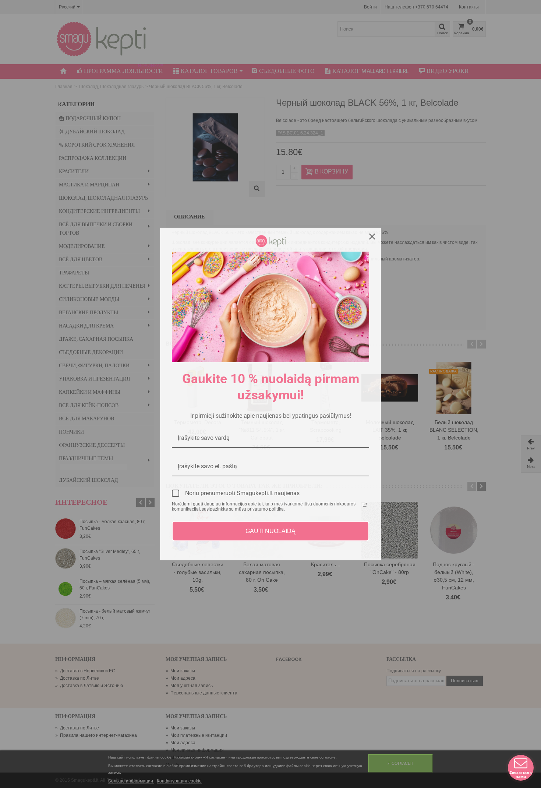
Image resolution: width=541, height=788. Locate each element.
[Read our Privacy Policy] (364, 504)
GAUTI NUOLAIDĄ (270, 531)
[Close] (372, 236)
